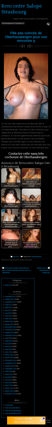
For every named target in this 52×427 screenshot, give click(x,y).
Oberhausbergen (36, 256)
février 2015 (9, 388)
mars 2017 (8, 319)
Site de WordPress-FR (13, 413)
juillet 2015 (9, 374)
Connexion (9, 405)
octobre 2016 (9, 332)
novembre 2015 (10, 363)
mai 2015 (8, 380)
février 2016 (9, 355)
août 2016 (8, 338)
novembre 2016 (10, 330)
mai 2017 (8, 313)
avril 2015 (8, 383)
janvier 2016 (9, 357)
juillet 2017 (9, 308)
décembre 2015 (10, 360)
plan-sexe (16, 256)
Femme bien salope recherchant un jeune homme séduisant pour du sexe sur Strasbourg (16, 270)
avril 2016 (8, 349)
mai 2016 (8, 346)
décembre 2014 (10, 394)
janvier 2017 (9, 324)
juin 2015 (8, 377)
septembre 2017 (10, 302)
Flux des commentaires (13, 411)
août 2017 (8, 305)
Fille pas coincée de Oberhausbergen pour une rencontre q (26, 37)
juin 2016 (8, 344)
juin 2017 (8, 310)
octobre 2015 (9, 366)
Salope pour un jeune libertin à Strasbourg (43, 270)
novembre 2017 (10, 296)
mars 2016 (8, 352)
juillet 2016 (9, 341)
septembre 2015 (10, 369)
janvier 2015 (9, 391)
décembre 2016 (10, 327)
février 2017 (9, 321)
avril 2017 (8, 316)
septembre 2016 (10, 335)
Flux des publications (12, 408)
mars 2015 (8, 385)
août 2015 (8, 371)
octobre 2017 (9, 299)
